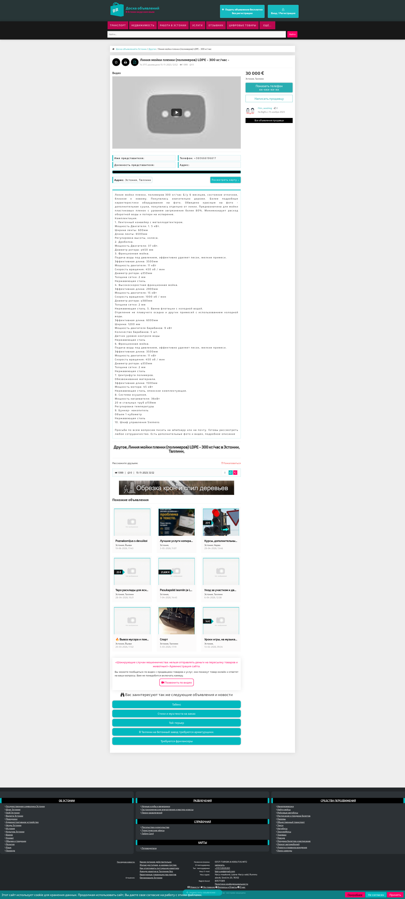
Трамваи (281, 834)
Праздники (11, 819)
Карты (202, 842)
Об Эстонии (67, 800)
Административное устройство (22, 822)
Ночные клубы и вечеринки (155, 806)
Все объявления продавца (269, 120)
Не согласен (376, 894)
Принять (395, 894)
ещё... (267, 25)
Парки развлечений (151, 812)
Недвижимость (142, 25)
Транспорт (118, 25)
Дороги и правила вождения (292, 847)
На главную (209, 887)
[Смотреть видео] (176, 112)
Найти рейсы (284, 809)
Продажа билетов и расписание (294, 841)
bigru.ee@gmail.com (225, 871)
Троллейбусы (284, 831)
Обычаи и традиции (16, 841)
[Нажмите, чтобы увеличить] (250, 111)
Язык (8, 847)
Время (9, 834)
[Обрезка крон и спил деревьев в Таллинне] (176, 487)
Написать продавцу (269, 98)
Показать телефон (269, 87)
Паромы (281, 819)
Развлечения (202, 800)
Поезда (281, 838)
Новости (194, 887)
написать (219, 865)
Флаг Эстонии (13, 809)
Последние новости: (126, 862)
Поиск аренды (284, 850)
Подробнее (355, 894)
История (10, 828)
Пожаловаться (232, 463)
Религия (10, 844)
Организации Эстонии (151, 877)
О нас (242, 887)
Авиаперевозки (285, 806)
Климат (10, 838)
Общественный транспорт (291, 822)
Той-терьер (176, 722)
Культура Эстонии (15, 831)
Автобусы (282, 828)
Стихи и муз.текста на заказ (176, 713)
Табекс (176, 704)
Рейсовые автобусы (287, 812)
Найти (292, 34)
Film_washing (265, 108)
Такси (280, 825)
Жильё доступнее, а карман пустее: (158, 865)
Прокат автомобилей (288, 844)
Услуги (197, 25)
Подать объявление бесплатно (244, 11)
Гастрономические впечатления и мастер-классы (167, 809)
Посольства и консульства (155, 827)
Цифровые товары (242, 25)
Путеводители (149, 848)
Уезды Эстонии (13, 825)
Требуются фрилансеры (177, 741)
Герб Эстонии (13, 812)
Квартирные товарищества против (158, 874)
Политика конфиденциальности (231, 884)
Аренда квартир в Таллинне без (156, 871)
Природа (10, 850)
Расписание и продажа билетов (293, 815)
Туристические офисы (153, 830)
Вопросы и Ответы (227, 887)
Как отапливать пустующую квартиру (159, 868)
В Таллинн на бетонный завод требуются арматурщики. (176, 732)
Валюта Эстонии (14, 815)
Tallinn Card (147, 833)
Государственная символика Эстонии (25, 806)
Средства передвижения (338, 800)
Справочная (202, 821)
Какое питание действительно (155, 861)
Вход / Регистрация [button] (283, 13)
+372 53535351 (222, 868)
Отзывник (216, 25)
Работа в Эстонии (173, 25)
